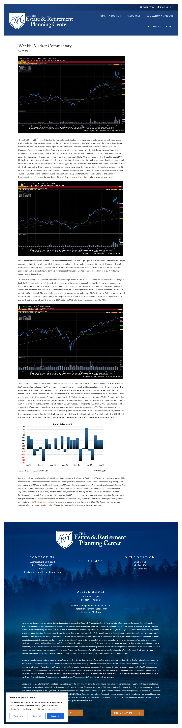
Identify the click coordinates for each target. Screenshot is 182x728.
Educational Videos (160, 16)
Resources (134, 16)
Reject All (37, 716)
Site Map (96, 612)
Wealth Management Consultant (87, 605)
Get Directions (140, 568)
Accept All (55, 716)
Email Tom (148, 7)
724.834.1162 (166, 7)
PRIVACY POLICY (127, 713)
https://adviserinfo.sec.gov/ (44, 502)
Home (102, 16)
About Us (115, 16)
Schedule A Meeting (160, 26)
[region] (37, 707)
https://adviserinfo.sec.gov (75, 653)
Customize (18, 716)
